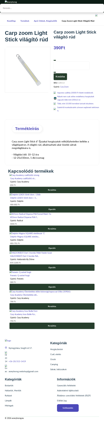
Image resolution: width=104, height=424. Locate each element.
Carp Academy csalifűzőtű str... (23, 179)
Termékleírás (27, 128)
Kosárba (60, 76)
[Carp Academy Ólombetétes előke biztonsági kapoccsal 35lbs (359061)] (40, 292)
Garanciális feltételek (66, 386)
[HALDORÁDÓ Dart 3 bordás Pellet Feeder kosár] (30, 253)
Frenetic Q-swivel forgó (20, 276)
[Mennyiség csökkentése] (55, 60)
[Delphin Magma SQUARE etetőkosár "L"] (27, 234)
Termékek (24, 21)
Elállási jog (62, 401)
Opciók (52, 209)
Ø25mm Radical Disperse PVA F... (24, 217)
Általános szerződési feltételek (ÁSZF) (74, 396)
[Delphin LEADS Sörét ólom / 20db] (24, 195)
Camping (54, 364)
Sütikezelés (68, 408)
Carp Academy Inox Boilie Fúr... (23, 314)
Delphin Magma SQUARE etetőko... (25, 237)
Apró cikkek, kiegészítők (45, 21)
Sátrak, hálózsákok (58, 369)
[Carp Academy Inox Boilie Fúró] (23, 311)
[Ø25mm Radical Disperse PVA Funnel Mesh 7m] (30, 214)
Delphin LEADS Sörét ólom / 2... (23, 198)
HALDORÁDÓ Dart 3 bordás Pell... (24, 256)
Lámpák (8, 401)
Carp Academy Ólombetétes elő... (24, 295)
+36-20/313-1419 (17, 361)
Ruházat (8, 396)
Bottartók (9, 386)
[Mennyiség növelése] (55, 72)
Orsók (53, 359)
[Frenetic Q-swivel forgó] (20, 272)
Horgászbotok (56, 349)
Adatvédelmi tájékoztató (68, 391)
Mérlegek (9, 406)
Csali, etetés (55, 354)
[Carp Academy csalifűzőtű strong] (24, 175)
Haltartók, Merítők (13, 391)
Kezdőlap (11, 21)
